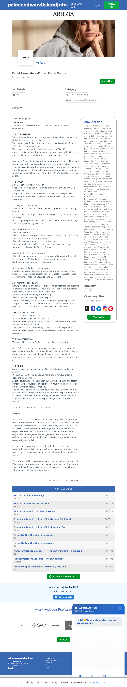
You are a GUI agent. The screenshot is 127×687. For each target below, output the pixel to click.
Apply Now (107, 81)
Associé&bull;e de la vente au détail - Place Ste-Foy (39, 527)
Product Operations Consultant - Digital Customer (38, 559)
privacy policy (100, 682)
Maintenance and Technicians (82, 100)
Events (48, 665)
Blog (47, 667)
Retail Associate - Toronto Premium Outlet (35, 511)
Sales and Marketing (78, 94)
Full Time (20, 94)
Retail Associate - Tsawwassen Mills (31, 503)
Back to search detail (63, 576)
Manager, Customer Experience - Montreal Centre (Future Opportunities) (49, 551)
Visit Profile (99, 317)
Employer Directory (53, 660)
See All (63, 640)
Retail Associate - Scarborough (29, 495)
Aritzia (41, 62)
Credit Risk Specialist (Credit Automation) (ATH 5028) (40, 567)
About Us (49, 663)
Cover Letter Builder (76, 5)
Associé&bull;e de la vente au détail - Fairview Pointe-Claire (43, 519)
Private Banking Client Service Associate (34, 535)
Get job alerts (65, 597)
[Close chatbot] (120, 608)
